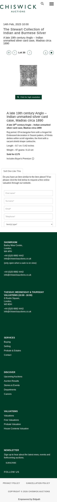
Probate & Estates (12, 350)
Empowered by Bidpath (29, 499)
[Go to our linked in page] (12, 476)
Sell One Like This (12, 171)
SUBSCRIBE (11, 463)
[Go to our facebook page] (6, 476)
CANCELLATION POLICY (38, 483)
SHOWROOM (10, 242)
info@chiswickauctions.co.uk (17, 259)
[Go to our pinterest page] (17, 476)
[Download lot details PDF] (45, 52)
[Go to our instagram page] (23, 476)
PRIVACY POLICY (11, 483)
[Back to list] (9, 52)
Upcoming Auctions (13, 376)
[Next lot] (29, 52)
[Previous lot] (14, 52)
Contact (7, 355)
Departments (10, 390)
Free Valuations (11, 420)
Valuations (9, 416)
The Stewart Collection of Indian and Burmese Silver (24, 31)
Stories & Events (12, 385)
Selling (7, 346)
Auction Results (11, 381)
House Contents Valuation (16, 428)
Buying (7, 342)
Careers (8, 394)
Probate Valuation (12, 424)
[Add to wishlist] (51, 52)
